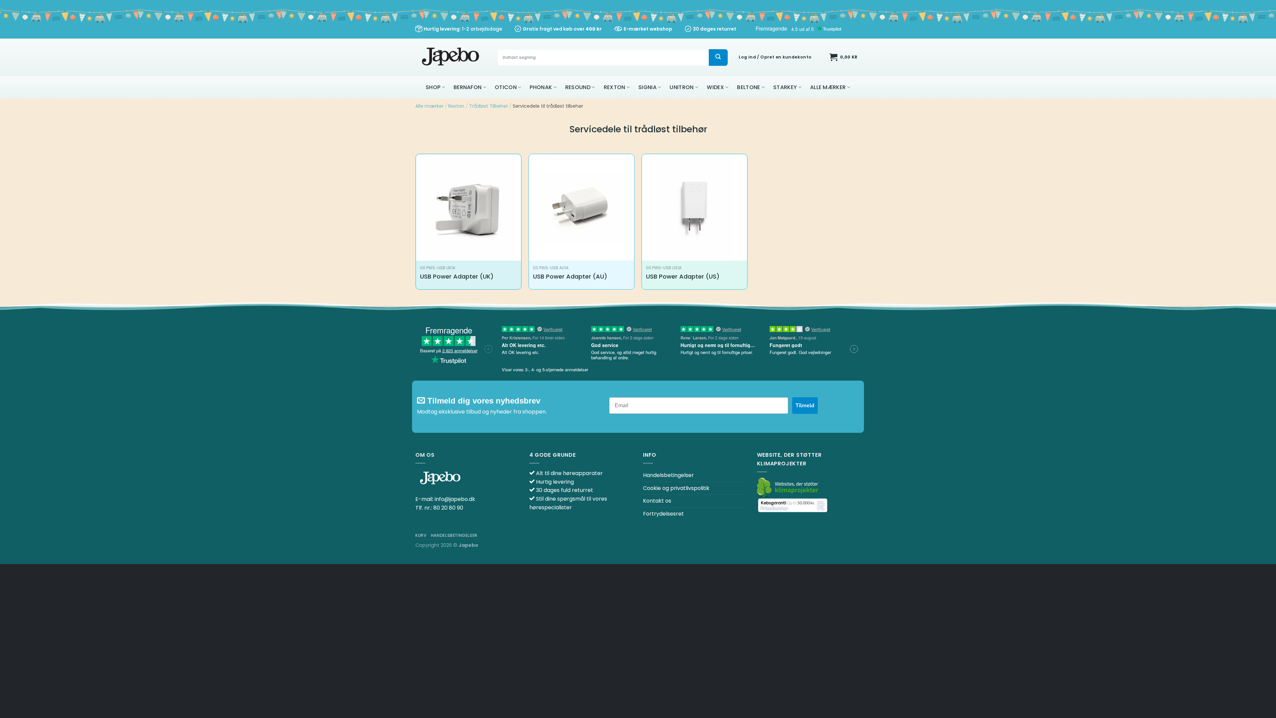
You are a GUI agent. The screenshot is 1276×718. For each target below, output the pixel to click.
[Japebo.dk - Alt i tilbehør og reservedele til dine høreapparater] (451, 57)
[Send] (718, 57)
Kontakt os (657, 501)
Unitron (681, 87)
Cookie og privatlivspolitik (676, 488)
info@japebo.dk (455, 499)
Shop (433, 87)
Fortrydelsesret (663, 514)
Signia (647, 87)
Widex (715, 87)
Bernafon (468, 87)
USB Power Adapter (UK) (456, 276)
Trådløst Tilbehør (488, 106)
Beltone (748, 87)
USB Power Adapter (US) (682, 276)
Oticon (506, 87)
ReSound (577, 87)
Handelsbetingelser (668, 475)
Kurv (420, 535)
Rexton (614, 87)
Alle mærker (828, 87)
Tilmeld (805, 405)
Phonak (541, 87)
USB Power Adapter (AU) (570, 276)
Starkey (785, 87)
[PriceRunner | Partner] (792, 505)
